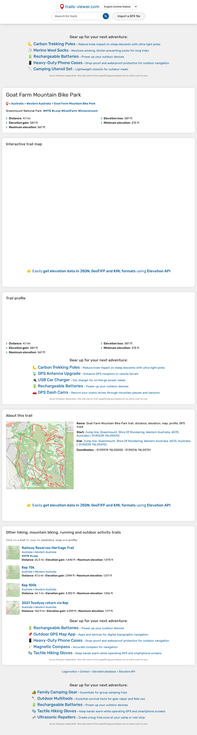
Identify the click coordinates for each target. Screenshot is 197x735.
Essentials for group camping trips (103, 692)
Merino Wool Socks (50, 50)
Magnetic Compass (51, 646)
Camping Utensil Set (53, 68)
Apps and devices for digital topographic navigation (113, 634)
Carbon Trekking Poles (54, 43)
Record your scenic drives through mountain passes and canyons (115, 392)
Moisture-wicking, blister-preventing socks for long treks (110, 50)
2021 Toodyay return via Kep (45, 603)
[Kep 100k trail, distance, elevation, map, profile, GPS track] (13, 590)
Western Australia (45, 552)
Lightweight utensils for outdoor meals (101, 69)
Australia (27, 552)
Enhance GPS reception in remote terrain (111, 374)
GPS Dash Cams (53, 392)
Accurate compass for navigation (95, 647)
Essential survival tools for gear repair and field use (110, 699)
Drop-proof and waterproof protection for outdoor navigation (127, 63)
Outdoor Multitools (55, 698)
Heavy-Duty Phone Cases (58, 62)
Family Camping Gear (57, 692)
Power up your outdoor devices (103, 56)
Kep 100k (29, 585)
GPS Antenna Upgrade (59, 373)
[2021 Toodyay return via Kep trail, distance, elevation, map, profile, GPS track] (13, 608)
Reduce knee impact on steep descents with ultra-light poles (119, 44)
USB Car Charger (54, 379)
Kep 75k (28, 567)
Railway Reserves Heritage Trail (48, 548)
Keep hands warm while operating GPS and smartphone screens (118, 653)
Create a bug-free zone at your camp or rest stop (111, 717)
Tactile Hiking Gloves (53, 652)
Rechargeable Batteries (56, 56)
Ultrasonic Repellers (56, 717)
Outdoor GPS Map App (54, 634)
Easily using (101, 271)
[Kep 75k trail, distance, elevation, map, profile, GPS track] (13, 572)
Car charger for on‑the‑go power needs (99, 380)
